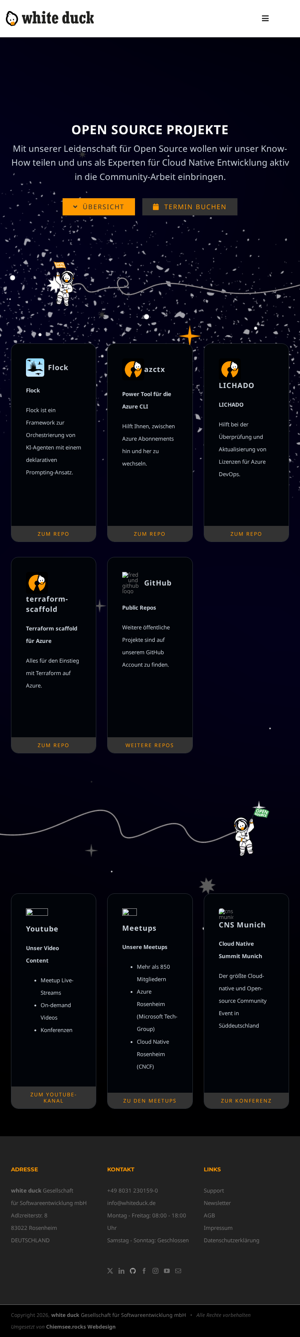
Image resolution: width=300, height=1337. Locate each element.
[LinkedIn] (121, 1271)
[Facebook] (144, 1271)
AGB (209, 1215)
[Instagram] (155, 1271)
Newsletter (217, 1202)
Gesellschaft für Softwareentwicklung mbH (118, 1314)
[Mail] (178, 1271)
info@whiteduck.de (131, 1202)
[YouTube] (167, 1271)
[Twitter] (110, 1271)
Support (214, 1190)
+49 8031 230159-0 (132, 1190)
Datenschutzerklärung (231, 1240)
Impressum (218, 1227)
